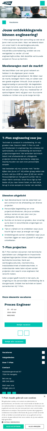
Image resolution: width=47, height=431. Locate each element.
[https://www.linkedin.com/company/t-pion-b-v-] (9, 394)
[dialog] (23, 412)
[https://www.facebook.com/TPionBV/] (4, 394)
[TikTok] (19, 394)
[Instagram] (14, 394)
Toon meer (23, 352)
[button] (23, 422)
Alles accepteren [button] (13, 426)
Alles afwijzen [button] (34, 426)
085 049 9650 (8, 381)
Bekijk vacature (23, 325)
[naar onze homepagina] (7, 3)
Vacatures (13, 22)
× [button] (44, 396)
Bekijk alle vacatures (14, 341)
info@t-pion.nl (8, 388)
